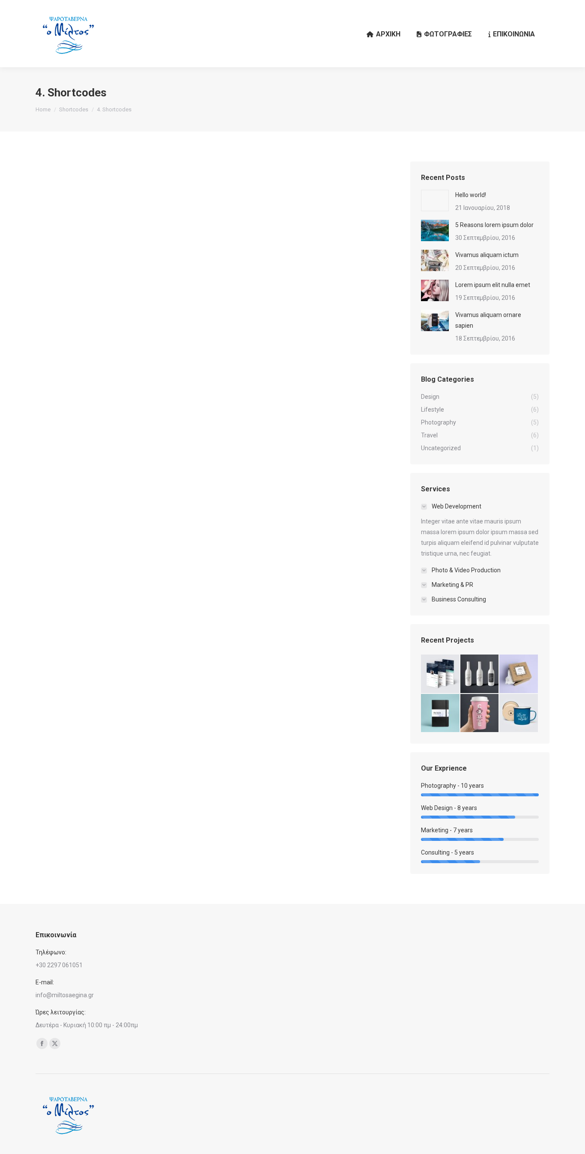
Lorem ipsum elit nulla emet (492, 284)
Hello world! (470, 194)
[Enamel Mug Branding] (519, 713)
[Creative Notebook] (440, 713)
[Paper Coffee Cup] (480, 713)
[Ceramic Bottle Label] (480, 674)
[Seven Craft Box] (519, 674)
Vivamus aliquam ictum (487, 254)
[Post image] (435, 200)
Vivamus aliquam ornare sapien (488, 320)
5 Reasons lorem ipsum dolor (494, 224)
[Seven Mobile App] (440, 674)
